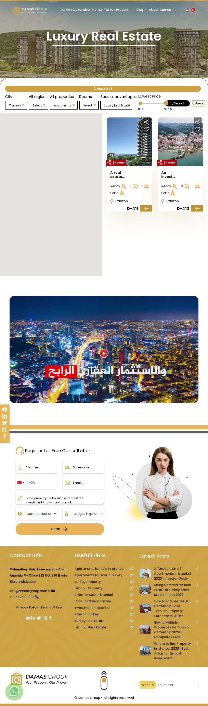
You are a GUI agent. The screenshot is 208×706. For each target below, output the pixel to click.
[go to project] (146, 208)
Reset (200, 103)
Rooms (85, 96)
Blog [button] (140, 9)
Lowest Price (149, 96)
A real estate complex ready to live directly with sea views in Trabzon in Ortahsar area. (118, 175)
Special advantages (118, 96)
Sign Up (148, 685)
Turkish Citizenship (75, 9)
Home (97, 9)
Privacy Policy (27, 607)
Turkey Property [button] (117, 9)
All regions (38, 96)
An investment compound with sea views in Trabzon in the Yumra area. (169, 175)
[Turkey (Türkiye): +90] (20, 483)
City (8, 96)
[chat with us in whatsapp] (14, 692)
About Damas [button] (160, 9)
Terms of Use (51, 607)
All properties (62, 96)
